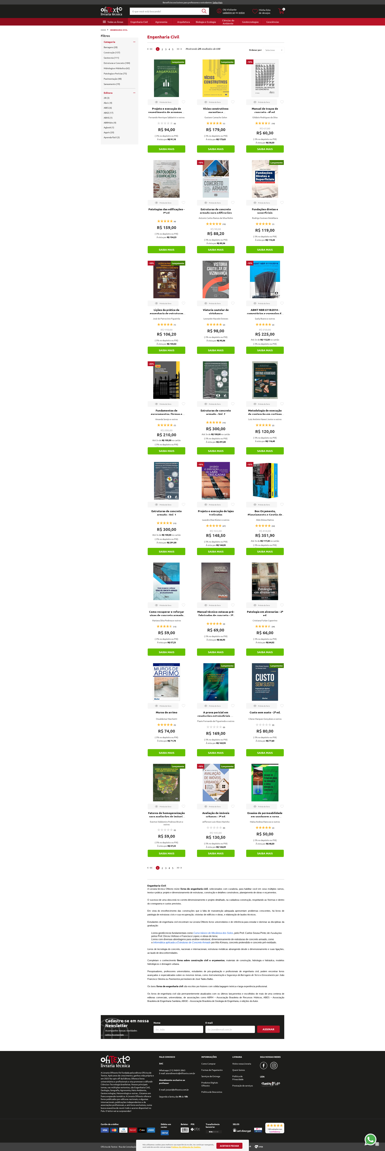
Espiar (163, 102)
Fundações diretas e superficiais (265, 210)
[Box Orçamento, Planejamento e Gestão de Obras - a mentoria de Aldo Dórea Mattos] (265, 481)
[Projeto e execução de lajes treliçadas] (216, 481)
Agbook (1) (109, 127)
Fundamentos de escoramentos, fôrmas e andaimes (166, 414)
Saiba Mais (217, 2)
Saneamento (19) (112, 84)
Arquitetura (183, 21)
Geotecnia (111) (111, 57)
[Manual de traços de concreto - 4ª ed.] (265, 78)
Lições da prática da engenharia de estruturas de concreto (166, 313)
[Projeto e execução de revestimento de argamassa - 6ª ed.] (166, 78)
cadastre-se (229, 12)
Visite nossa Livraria (241, 1063)
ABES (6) (108, 107)
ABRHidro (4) (110, 122)
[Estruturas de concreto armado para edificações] (216, 179)
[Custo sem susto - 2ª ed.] (265, 682)
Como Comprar (208, 1063)
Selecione (270, 50)
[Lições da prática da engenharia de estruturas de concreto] (166, 279)
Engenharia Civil (139, 21)
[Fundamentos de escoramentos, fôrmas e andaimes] (166, 380)
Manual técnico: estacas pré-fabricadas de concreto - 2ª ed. (215, 615)
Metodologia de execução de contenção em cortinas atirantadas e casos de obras (264, 414)
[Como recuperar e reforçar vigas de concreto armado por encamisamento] (166, 581)
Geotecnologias (250, 21)
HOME (103, 30)
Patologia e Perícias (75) (115, 73)
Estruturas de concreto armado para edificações (216, 210)
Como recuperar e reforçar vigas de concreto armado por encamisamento (166, 615)
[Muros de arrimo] (166, 682)
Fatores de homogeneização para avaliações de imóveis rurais (166, 816)
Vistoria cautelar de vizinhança (216, 311)
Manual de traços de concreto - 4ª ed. (265, 110)
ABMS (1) (108, 117)
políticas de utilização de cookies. (186, 1147)
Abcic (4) (108, 102)
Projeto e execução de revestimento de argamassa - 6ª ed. (166, 112)
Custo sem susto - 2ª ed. (265, 712)
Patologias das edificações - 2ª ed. (166, 210)
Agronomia (161, 21)
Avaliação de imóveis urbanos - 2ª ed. (215, 814)
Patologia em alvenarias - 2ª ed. (265, 613)
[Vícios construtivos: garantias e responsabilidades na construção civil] (216, 78)
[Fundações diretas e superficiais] (265, 179)
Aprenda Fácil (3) (112, 137)
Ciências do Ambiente (228, 22)
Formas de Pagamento (212, 1070)
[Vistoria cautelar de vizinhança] (216, 279)
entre (242, 12)
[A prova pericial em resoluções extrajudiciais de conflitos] (216, 682)
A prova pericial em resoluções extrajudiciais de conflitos (215, 716)
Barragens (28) (111, 47)
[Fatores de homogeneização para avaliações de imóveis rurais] (166, 782)
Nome (157, 1022)
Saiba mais (166, 149)
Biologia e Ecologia (206, 21)
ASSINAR (268, 1029)
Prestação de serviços (242, 1085)
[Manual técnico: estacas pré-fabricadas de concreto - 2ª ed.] (216, 581)
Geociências (272, 21)
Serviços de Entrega (210, 1076)
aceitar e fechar (229, 1145)
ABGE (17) (108, 112)
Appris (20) (109, 132)
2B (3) (106, 97)
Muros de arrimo (166, 712)
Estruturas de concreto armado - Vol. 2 (216, 412)
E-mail (209, 1022)
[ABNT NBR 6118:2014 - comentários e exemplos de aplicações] (265, 279)
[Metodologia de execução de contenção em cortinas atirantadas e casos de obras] (265, 380)
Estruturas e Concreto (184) (117, 63)
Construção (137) (112, 52)
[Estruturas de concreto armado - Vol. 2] (216, 380)
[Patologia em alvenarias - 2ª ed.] (265, 581)
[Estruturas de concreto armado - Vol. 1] (166, 481)
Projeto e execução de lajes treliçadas (216, 512)
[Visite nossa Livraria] (115, 1066)
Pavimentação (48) (113, 78)
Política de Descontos (211, 1091)
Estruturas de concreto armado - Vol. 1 (166, 512)
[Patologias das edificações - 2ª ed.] (166, 179)
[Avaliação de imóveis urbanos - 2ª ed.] (216, 782)
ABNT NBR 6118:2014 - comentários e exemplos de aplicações (265, 313)
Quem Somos (238, 1070)
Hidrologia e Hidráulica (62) (117, 68)
